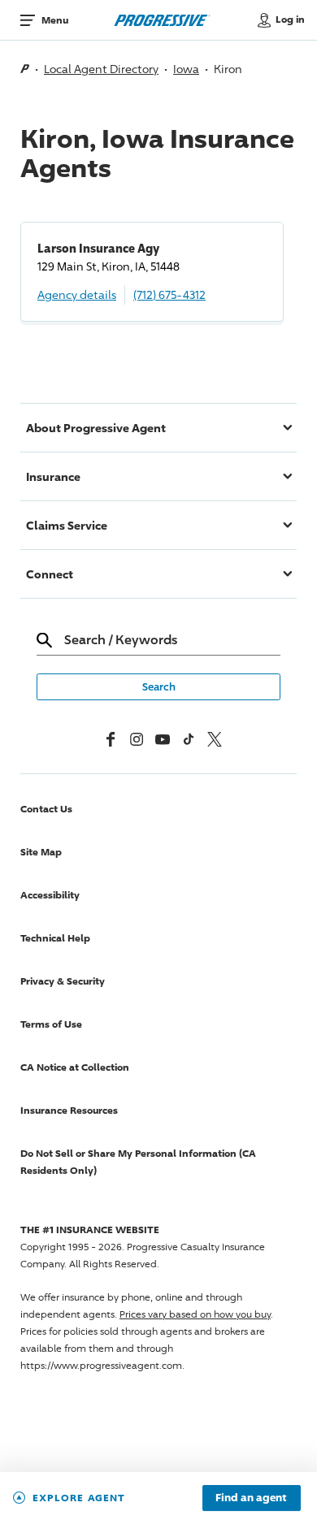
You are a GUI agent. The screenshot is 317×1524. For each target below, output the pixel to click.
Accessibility (50, 895)
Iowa (186, 69)
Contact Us (46, 809)
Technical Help (55, 938)
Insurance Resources (69, 1110)
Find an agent (251, 1498)
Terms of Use (51, 1024)
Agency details (76, 294)
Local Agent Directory (101, 69)
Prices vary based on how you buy (195, 1314)
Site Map (41, 852)
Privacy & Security (62, 981)
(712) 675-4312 (169, 294)
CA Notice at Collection (74, 1067)
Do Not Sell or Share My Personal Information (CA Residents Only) (138, 1161)
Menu (54, 20)
